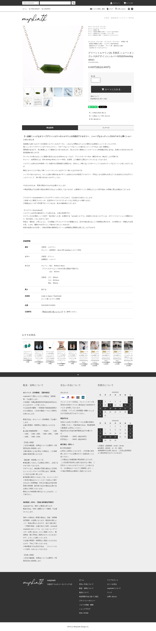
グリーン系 (110, 33)
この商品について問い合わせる (100, 116)
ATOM (86, 613)
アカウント (116, 3)
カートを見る (112, 584)
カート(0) (129, 3)
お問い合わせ (121, 9)
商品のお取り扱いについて (52, 312)
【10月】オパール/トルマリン (111, 35)
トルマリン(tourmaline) (112, 31)
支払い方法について (86, 584)
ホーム (25, 9)
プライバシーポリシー (87, 601)
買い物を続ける (96, 119)
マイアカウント (112, 580)
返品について (95, 96)
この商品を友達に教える (98, 113)
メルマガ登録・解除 (98, 9)
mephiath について (114, 588)
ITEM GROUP (35, 9)
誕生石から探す (97, 35)
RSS (80, 613)
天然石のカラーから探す (99, 33)
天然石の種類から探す (99, 31)
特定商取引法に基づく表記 (99, 99)
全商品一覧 (96, 30)
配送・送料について (86, 588)
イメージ (106, 128)
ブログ (111, 9)
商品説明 (50, 128)
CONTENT (47, 9)
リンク (109, 592)
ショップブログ (84, 609)
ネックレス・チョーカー (99, 26)
